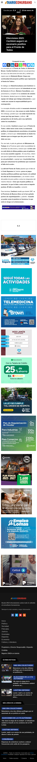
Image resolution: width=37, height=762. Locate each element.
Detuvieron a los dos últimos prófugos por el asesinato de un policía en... (23, 670)
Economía (5, 640)
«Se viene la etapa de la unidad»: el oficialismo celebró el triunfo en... (24, 683)
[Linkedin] (12, 65)
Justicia (5, 632)
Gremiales (5, 634)
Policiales (5, 629)
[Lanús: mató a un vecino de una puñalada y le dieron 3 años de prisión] (7, 692)
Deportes (5, 637)
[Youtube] (20, 615)
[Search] (35, 2)
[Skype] (32, 65)
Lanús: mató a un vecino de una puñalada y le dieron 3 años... (23, 695)
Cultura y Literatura (9, 642)
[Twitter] (16, 615)
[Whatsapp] (20, 65)
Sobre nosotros (13, 758)
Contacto (24, 758)
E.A (14, 10)
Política (4, 624)
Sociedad (5, 626)
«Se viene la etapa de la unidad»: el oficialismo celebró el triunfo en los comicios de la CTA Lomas (18, 723)
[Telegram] (28, 65)
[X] (8, 65)
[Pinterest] (16, 65)
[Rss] (24, 615)
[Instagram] (24, 65)
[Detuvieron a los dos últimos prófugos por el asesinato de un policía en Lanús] (7, 667)
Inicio (4, 621)
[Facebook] (4, 65)
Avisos (32, 758)
